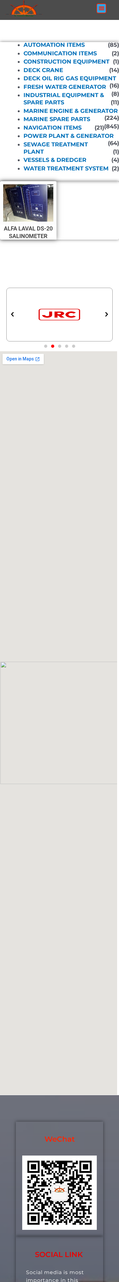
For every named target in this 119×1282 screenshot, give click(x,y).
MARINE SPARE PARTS (56, 119)
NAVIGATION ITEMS (52, 127)
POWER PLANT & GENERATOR (68, 135)
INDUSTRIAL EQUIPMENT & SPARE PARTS (63, 99)
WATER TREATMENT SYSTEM (66, 168)
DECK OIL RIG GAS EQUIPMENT (69, 78)
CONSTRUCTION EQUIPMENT (66, 61)
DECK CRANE (43, 70)
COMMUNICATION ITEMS (60, 53)
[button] (101, 8)
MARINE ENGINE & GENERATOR (70, 110)
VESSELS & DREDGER (54, 159)
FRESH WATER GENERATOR (64, 86)
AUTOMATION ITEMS (54, 44)
